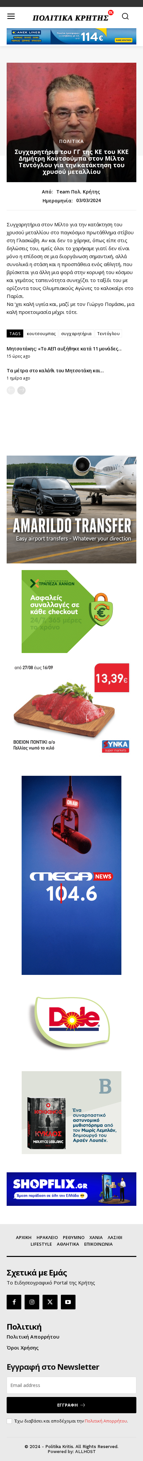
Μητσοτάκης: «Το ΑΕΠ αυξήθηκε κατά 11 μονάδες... (64, 348)
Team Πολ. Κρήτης (78, 192)
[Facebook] (14, 1302)
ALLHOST (85, 1451)
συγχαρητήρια (76, 333)
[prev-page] (11, 390)
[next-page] (21, 390)
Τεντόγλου (108, 333)
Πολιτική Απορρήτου (106, 1421)
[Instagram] (32, 1302)
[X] (50, 1302)
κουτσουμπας (41, 333)
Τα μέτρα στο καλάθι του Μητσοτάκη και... (55, 370)
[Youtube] (68, 1302)
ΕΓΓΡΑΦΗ (67, 1405)
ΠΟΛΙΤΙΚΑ (71, 141)
